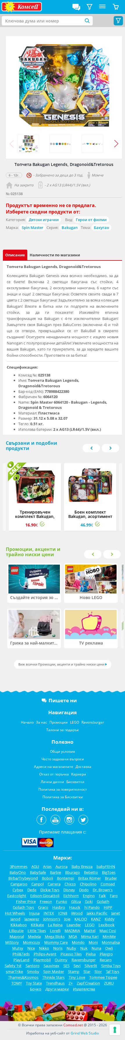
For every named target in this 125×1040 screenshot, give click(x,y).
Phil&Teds (21, 954)
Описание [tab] (15, 255)
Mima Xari (90, 936)
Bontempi (65, 878)
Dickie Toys (49, 889)
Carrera (54, 884)
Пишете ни (63, 700)
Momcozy (31, 942)
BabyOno (18, 872)
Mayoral (17, 936)
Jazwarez (31, 919)
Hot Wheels (15, 913)
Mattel (89, 930)
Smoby (33, 971)
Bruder (111, 878)
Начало (27, 722)
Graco (43, 907)
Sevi (77, 965)
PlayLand (21, 959)
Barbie (55, 872)
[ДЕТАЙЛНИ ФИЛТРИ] (89, 7)
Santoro (33, 965)
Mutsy (17, 948)
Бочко (35, 989)
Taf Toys (112, 971)
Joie (67, 919)
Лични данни (52, 781)
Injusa (34, 913)
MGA (73, 936)
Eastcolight (16, 895)
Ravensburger (92, 722)
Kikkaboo (18, 924)
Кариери (78, 774)
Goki (89, 901)
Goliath (103, 901)
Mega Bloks (55, 936)
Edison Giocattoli (44, 895)
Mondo (78, 942)
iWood (77, 913)
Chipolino (88, 884)
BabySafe (38, 872)
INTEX (49, 913)
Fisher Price (26, 901)
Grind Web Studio (85, 1033)
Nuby (71, 948)
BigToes (108, 872)
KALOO (80, 919)
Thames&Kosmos (23, 977)
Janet (115, 913)
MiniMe (109, 936)
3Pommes (18, 866)
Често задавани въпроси (62, 759)
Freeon (46, 901)
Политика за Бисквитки (62, 796)
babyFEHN (106, 866)
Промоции (58, 722)
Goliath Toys (23, 907)
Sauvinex (51, 965)
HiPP (108, 907)
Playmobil (42, 959)
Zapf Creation (88, 983)
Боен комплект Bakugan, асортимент (90, 514)
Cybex (17, 889)
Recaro (106, 959)
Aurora (61, 866)
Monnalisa (111, 942)
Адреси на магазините (53, 766)
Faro (114, 895)
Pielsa (91, 954)
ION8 (62, 913)
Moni (93, 942)
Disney (69, 889)
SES (66, 965)
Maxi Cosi (107, 930)
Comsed (108, 884)
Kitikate (37, 924)
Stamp (73, 971)
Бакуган (101, 227)
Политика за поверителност (62, 789)
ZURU (109, 983)
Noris (58, 948)
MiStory (12, 942)
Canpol (37, 884)
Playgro (106, 954)
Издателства (84, 989)
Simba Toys (111, 965)
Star (86, 971)
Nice (31, 948)
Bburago (72, 872)
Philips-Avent (45, 954)
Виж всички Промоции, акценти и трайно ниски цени (61, 664)
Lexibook (107, 924)
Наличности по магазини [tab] (55, 255)
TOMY (16, 983)
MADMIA (72, 930)
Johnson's (51, 919)
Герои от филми (91, 219)
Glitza (76, 901)
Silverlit (91, 965)
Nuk (84, 948)
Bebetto (91, 872)
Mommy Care (56, 942)
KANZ (96, 919)
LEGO (74, 722)
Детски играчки (44, 219)
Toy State (34, 983)
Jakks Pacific (97, 913)
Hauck (74, 907)
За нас (41, 722)
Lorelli (55, 930)
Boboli (47, 878)
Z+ (71, 983)
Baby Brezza (82, 866)
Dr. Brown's (102, 889)
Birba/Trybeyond (23, 878)
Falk (102, 895)
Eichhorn (71, 895)
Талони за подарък (62, 729)
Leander (74, 924)
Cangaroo (18, 884)
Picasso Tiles (71, 954)
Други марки (57, 989)
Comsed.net (73, 1025)
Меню (102, 7)
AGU (35, 866)
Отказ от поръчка (54, 774)
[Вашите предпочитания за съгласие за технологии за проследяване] (114, 1029)
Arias (47, 866)
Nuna (96, 948)
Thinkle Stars (53, 977)
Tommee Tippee (103, 977)
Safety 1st (13, 965)
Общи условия (62, 751)
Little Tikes (37, 930)
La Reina (55, 924)
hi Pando (92, 907)
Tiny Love (77, 977)
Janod (15, 919)
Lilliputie (16, 930)
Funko (61, 901)
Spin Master (32, 227)
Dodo (84, 889)
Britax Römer (89, 878)
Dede (31, 889)
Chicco (70, 884)
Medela (34, 936)
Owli (109, 948)
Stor (98, 971)
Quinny (61, 959)
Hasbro (58, 907)
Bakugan (70, 227)
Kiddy (110, 919)
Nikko (44, 948)
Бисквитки (75, 781)
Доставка (83, 766)
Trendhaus (55, 983)
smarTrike (14, 971)
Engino (89, 895)
